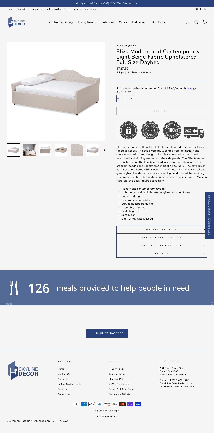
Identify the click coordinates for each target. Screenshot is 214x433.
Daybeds (130, 45)
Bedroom (107, 22)
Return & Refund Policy (161, 237)
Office (123, 22)
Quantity (123, 92)
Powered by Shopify (107, 416)
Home (10, 9)
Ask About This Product (162, 245)
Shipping (121, 72)
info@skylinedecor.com (179, 383)
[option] (107, 3)
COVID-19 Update (119, 384)
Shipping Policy (117, 379)
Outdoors (158, 22)
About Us (37, 9)
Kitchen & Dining (61, 22)
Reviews (77, 9)
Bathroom (139, 22)
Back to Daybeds (109, 333)
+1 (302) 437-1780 (178, 380)
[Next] (103, 150)
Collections (91, 9)
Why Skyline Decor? (162, 229)
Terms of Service (118, 374)
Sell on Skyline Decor (57, 9)
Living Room (87, 22)
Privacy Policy (116, 368)
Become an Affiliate (119, 394)
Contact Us (23, 9)
